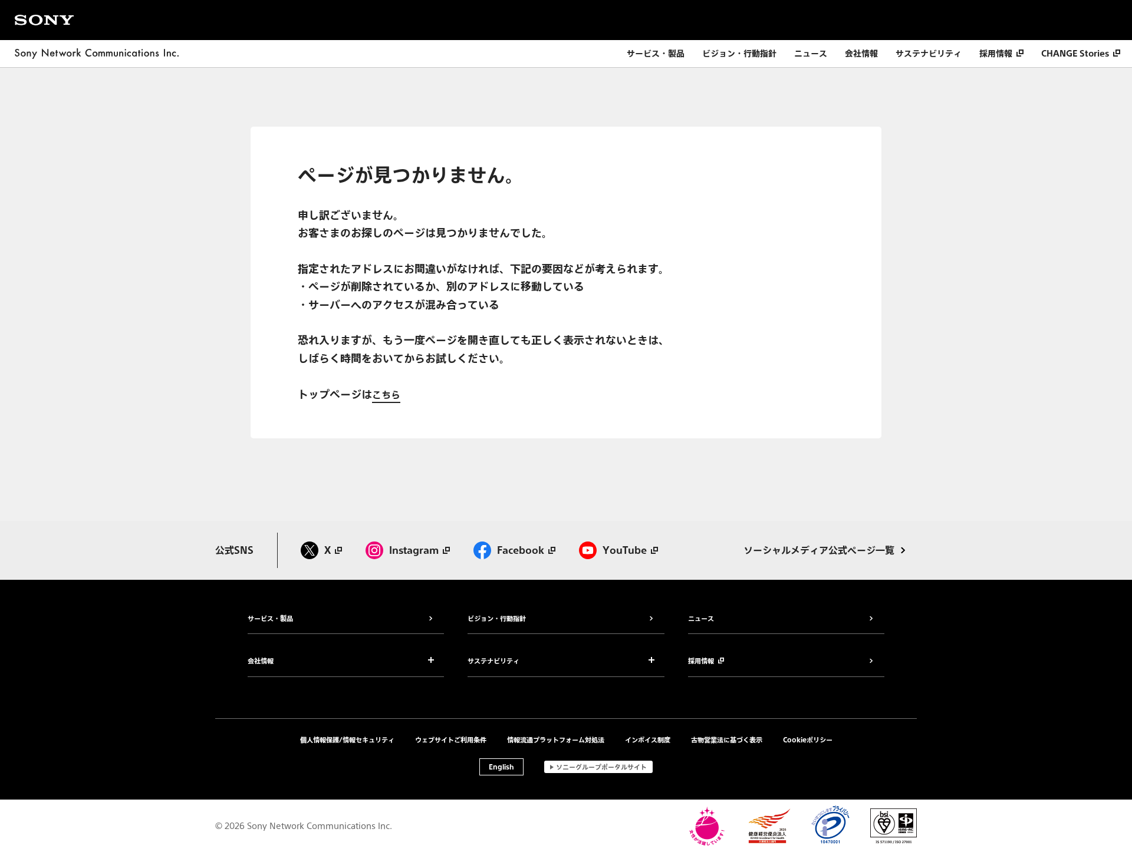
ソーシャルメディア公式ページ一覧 (818, 550)
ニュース (810, 53)
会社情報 (861, 53)
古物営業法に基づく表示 (726, 740)
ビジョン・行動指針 (739, 53)
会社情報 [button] (261, 662)
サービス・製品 (656, 53)
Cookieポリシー (807, 740)
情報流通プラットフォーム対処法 (555, 740)
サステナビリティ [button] (493, 662)
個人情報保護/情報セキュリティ (347, 740)
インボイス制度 (647, 740)
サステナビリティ (929, 53)
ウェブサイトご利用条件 (450, 740)
